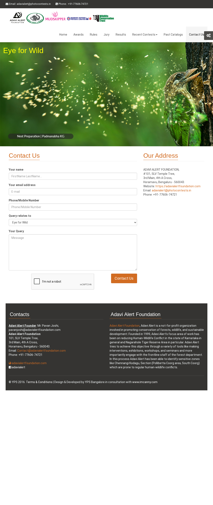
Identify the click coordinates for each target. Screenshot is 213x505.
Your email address (22, 185)
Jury (106, 34)
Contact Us (196, 34)
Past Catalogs (173, 34)
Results (121, 34)
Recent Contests (143, 34)
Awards (78, 34)
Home (63, 34)
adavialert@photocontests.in (171, 190)
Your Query (16, 231)
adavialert (18, 367)
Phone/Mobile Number (24, 200)
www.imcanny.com (144, 382)
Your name (16, 169)
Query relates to (20, 215)
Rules (93, 34)
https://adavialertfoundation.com (178, 186)
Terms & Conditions (39, 382)
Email (29, 3)
